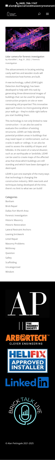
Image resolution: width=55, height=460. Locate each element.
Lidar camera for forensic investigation (24, 56)
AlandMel (12, 59)
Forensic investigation (16, 215)
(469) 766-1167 (28, 3)
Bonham (9, 201)
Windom (9, 271)
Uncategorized (12, 267)
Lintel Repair (11, 238)
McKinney (10, 248)
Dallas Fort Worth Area (16, 210)
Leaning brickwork (14, 234)
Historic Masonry (14, 220)
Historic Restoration (15, 224)
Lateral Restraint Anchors (18, 229)
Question (10, 253)
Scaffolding (11, 262)
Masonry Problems (15, 243)
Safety (8, 257)
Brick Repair (11, 206)
